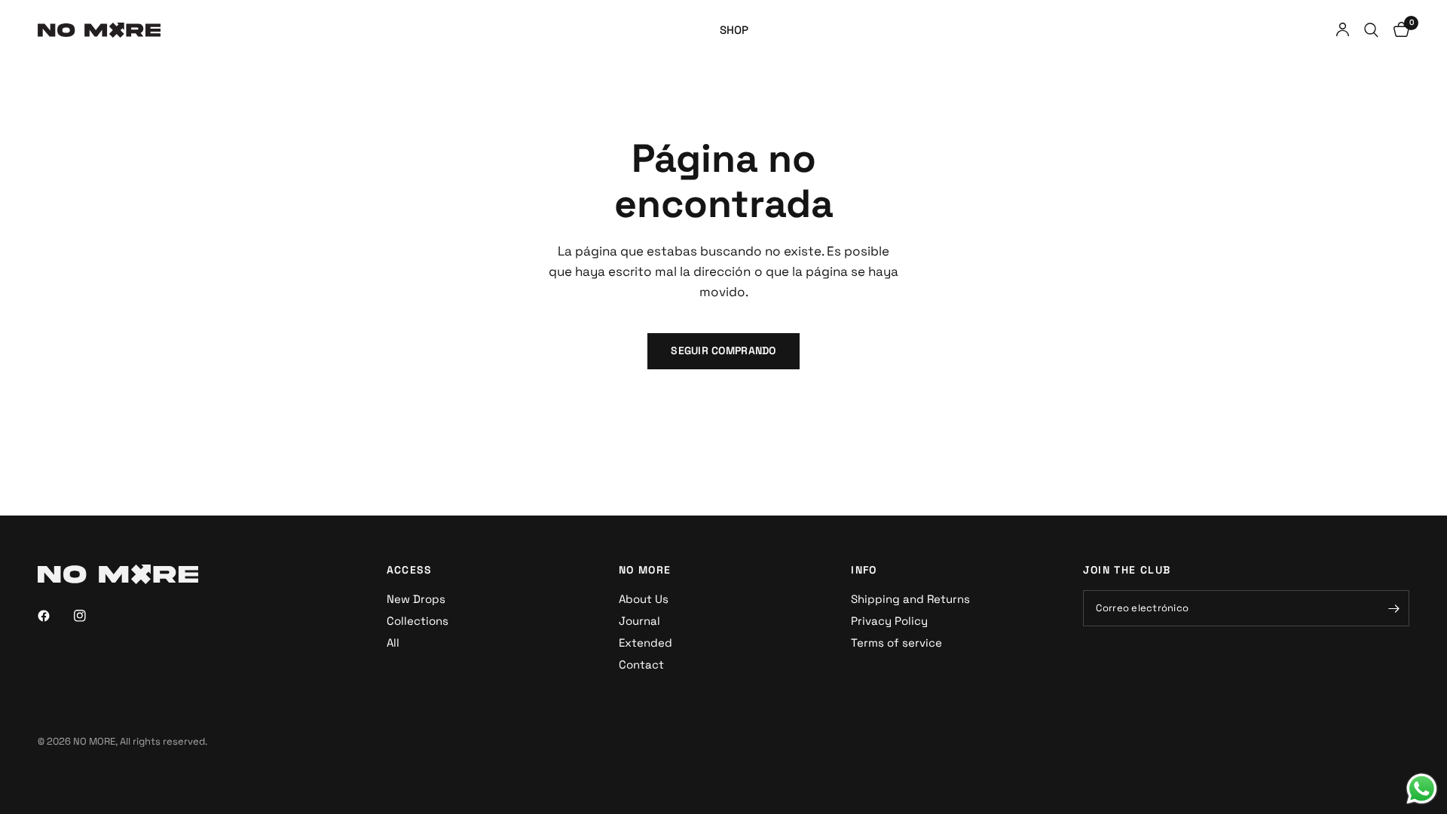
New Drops (416, 599)
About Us (643, 599)
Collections (417, 621)
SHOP (734, 30)
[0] (1397, 30)
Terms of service (896, 642)
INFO (864, 570)
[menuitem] (734, 30)
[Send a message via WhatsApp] (1421, 788)
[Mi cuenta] (1343, 30)
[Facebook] (54, 615)
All (393, 642)
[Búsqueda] (1371, 30)
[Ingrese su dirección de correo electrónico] (1394, 608)
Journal (639, 621)
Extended (645, 642)
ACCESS (410, 570)
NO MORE (645, 570)
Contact (641, 664)
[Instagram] (90, 615)
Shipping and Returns (910, 599)
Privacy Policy (889, 621)
